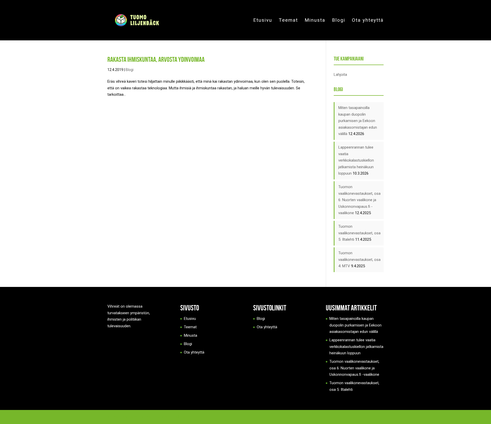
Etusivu (262, 20)
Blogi (338, 20)
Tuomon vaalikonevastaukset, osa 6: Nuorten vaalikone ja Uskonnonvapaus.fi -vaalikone (359, 200)
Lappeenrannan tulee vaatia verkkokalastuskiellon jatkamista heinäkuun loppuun (356, 160)
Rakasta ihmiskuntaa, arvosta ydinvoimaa (156, 59)
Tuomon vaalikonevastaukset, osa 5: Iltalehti (359, 233)
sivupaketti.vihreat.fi (138, 417)
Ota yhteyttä (368, 20)
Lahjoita (340, 74)
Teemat (288, 20)
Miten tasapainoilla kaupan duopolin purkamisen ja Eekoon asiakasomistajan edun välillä (357, 120)
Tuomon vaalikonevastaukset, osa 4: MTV (359, 259)
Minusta (315, 20)
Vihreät (113, 417)
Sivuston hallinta (172, 417)
